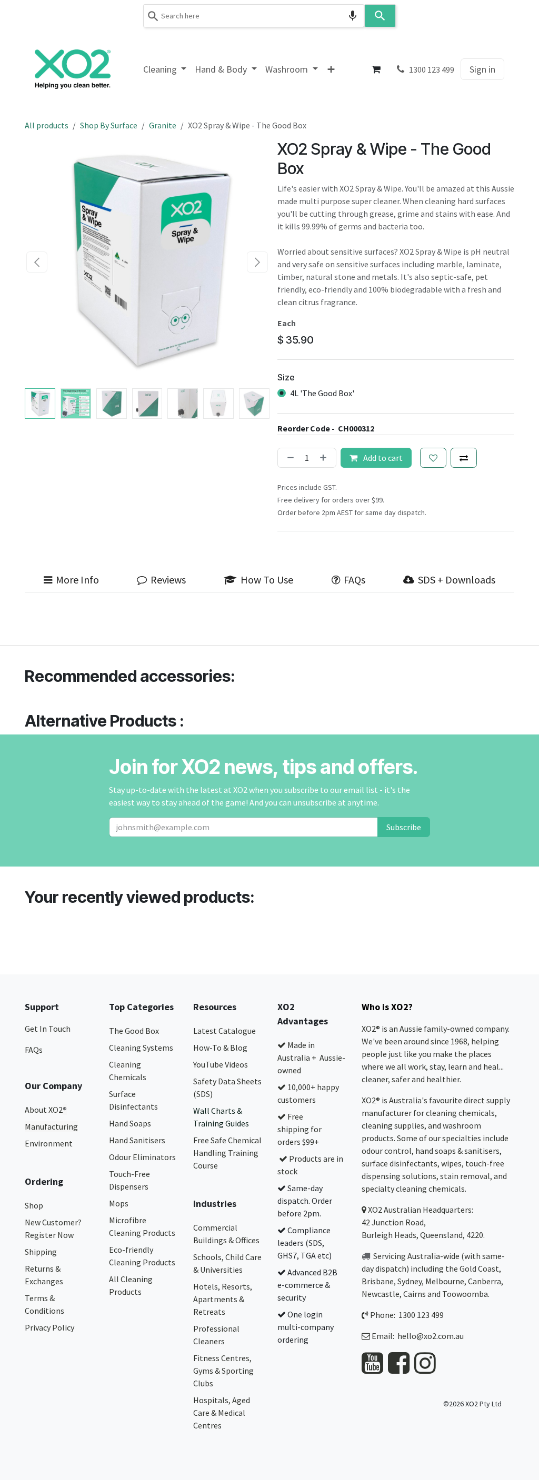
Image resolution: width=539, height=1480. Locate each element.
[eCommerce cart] (376, 69)
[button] (37, 262)
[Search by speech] (353, 16)
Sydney (409, 1281)
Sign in (482, 69)
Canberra (484, 1281)
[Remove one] (288, 457)
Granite (162, 125)
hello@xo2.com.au (430, 1336)
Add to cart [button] (382, 457)
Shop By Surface (108, 125)
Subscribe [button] (403, 827)
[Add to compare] (464, 458)
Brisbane (378, 1281)
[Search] (380, 15)
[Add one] (325, 457)
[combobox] (253, 15)
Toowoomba (465, 1293)
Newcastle (381, 1293)
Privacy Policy (49, 1327)
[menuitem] (165, 69)
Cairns (414, 1293)
